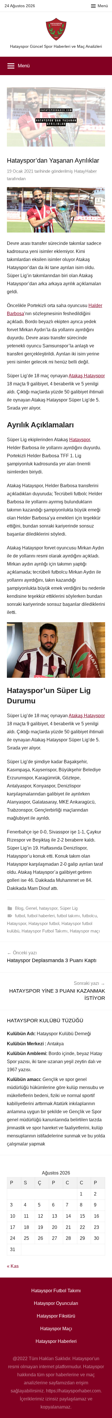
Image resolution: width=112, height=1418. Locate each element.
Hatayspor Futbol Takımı (44, 930)
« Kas (13, 1266)
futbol (20, 915)
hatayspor (48, 908)
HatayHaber (85, 171)
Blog (19, 908)
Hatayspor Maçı (56, 1328)
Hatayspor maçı (85, 930)
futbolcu (89, 915)
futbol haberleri (41, 915)
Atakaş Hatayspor (87, 375)
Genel (31, 908)
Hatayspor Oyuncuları (56, 1303)
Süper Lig (69, 908)
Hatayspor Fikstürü (56, 1316)
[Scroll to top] (101, 1407)
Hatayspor (79, 439)
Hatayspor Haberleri (56, 1341)
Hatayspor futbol (43, 923)
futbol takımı (68, 915)
